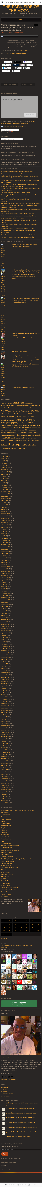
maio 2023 (4, 533)
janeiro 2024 (4, 516)
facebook (11, 420)
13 (32, 924)
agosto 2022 (4, 553)
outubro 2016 (5, 708)
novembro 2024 (5, 494)
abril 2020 (4, 615)
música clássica (11, 433)
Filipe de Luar (5, 836)
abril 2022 (4, 562)
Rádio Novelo (5, 870)
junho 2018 (4, 663)
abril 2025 (4, 483)
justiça (22, 425)
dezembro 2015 (5, 730)
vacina (29, 445)
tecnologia (33, 438)
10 (15, 924)
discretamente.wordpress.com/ (10, 850)
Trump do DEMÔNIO (13, 441)
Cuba (28, 411)
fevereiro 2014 (5, 778)
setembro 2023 (5, 524)
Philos (3, 821)
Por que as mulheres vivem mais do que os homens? (16, 192)
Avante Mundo (5, 883)
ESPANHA (11, 416)
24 (15, 930)
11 (21, 924)
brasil (3, 408)
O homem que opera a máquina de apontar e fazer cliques (18, 810)
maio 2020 (4, 613)
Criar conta (4, 1087)
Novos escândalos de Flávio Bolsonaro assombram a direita (18, 228)
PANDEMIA (36, 432)
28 (38, 930)
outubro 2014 (5, 761)
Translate (15, 132)
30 (9, 934)
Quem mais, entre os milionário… (26, 1122)
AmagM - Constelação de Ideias (10, 845)
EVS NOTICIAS (5, 812)
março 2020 (4, 617)
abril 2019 (4, 641)
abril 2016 (4, 721)
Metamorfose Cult (6, 863)
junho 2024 (4, 505)
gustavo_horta (10, 1108)
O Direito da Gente (6, 881)
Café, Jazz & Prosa (6, 852)
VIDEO (9, 448)
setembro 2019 (5, 630)
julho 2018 (4, 661)
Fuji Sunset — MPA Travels (19, 351)
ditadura (14, 414)
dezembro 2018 (5, 650)
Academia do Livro (6, 865)
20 (32, 927)
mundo (3, 430)
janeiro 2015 (4, 754)
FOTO (19, 420)
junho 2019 (4, 637)
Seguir (5, 1154)
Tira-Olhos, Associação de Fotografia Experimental (16, 859)
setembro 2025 (5, 472)
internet (9, 425)
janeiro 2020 (4, 622)
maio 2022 (4, 560)
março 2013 (4, 803)
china (14, 408)
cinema (19, 408)
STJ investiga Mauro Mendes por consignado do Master (17, 171)
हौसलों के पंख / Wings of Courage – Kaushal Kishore (15, 199)
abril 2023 (4, 536)
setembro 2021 (5, 577)
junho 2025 (4, 478)
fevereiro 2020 (5, 619)
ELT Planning (4, 896)
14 (38, 924)
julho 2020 (4, 608)
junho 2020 (4, 611)
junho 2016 (4, 716)
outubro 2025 (5, 469)
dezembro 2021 (5, 571)
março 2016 (4, 723)
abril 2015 (4, 747)
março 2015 (4, 750)
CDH (6, 408)
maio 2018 (4, 666)
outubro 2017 (5, 681)
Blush (2, 841)
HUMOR (30, 422)
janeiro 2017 (4, 701)
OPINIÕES (24, 433)
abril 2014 (4, 774)
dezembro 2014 (5, 756)
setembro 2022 (5, 551)
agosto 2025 (4, 474)
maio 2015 (4, 745)
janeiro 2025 (4, 489)
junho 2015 (4, 743)
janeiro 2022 (4, 569)
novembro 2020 (5, 599)
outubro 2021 (5, 575)
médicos (21, 430)
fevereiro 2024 (5, 513)
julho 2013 (4, 794)
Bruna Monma (5, 834)
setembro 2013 (5, 789)
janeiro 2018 (4, 675)
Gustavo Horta (10, 1136)
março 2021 (4, 591)
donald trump (21, 414)
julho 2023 (4, 529)
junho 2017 (4, 690)
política (18, 435)
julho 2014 (4, 767)
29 (4, 934)
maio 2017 (4, 692)
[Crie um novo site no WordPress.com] (21, 2)
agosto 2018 (4, 659)
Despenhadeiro (5, 823)
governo (19, 422)
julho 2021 (4, 582)
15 (4, 927)
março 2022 (4, 564)
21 (38, 927)
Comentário (30, 114)
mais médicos (8, 427)
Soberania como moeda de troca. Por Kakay (14, 173)
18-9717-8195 (5, 947)
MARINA (15, 427)
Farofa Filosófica (6, 839)
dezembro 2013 (5, 783)
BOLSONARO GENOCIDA (9, 405)
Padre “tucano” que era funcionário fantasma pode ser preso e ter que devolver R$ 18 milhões (10, 84)
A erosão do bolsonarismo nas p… (27, 1127)
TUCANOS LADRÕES (32, 441)
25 (21, 930)
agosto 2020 (4, 606)
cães (6, 414)
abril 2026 (4, 460)
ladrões (26, 425)
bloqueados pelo (21, 1004)
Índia (24, 448)
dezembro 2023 (5, 518)
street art (27, 438)
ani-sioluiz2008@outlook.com (11, 1144)
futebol (3, 423)
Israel (13, 425)
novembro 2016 (5, 705)
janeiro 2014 (4, 780)
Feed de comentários (7, 1093)
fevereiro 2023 (5, 540)
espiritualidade (18, 416)
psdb (39, 435)
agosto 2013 (4, 792)
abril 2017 (4, 694)
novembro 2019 (5, 626)
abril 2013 (4, 800)
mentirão (26, 427)
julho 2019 (4, 635)
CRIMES (25, 411)
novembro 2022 (5, 547)
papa (2, 435)
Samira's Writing (5, 872)
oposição (30, 433)
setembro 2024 (5, 498)
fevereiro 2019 (5, 646)
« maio (3, 938)
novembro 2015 (5, 732)
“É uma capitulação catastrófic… (26, 1108)
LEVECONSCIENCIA (6, 847)
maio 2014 (4, 772)
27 (32, 930)
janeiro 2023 (4, 542)
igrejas (35, 422)
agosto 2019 (4, 633)
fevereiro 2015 (5, 752)
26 (26, 930)
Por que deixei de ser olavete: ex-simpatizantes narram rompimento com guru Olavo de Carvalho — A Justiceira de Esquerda (26, 300)
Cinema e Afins (5, 885)
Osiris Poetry (5, 854)
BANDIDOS (20, 403)
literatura (31, 425)
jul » (7, 938)
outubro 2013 (5, 787)
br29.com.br (24, 50)
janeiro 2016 (4, 728)
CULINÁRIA (35, 411)
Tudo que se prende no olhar (9, 867)
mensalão (20, 427)
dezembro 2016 (5, 703)
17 (15, 927)
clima (23, 408)
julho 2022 (4, 555)
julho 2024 (4, 502)
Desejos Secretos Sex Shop (8, 889)
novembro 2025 (5, 467)
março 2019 (4, 644)
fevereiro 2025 (5, 487)
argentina (9, 403)
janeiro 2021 (4, 595)
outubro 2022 (5, 549)
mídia (25, 430)
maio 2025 (4, 480)
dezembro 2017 (5, 677)
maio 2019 (4, 639)
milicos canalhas (33, 427)
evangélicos (5, 420)
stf (24, 438)
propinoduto (24, 435)
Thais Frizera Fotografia (8, 861)
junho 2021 (4, 584)
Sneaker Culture (5, 892)
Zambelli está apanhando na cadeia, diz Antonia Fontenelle (18, 235)
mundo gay (9, 430)
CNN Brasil (4, 832)
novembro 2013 (5, 785)
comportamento (30, 408)
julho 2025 (4, 476)
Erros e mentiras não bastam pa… (26, 1117)
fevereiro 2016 (5, 725)
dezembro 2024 (5, 491)
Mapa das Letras (6, 819)
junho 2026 (4, 456)
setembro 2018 (5, 657)
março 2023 (4, 538)
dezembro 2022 (5, 544)
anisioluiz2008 (18, 32)
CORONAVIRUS (8, 411)
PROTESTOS (32, 435)
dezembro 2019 (5, 624)
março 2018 (4, 670)
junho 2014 (4, 769)
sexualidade (14, 438)
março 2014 (4, 776)
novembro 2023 (5, 520)
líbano (3, 427)
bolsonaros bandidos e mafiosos (26, 405)
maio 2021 (4, 586)
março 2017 (4, 697)
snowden (20, 438)
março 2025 (4, 485)
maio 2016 (4, 719)
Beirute (27, 403)
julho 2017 (4, 688)
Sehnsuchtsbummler (7, 817)
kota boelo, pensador (7, 874)
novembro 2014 (5, 758)
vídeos (19, 448)
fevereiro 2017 (5, 699)
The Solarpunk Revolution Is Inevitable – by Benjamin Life (17, 213)
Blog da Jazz (5, 876)
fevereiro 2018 (5, 672)
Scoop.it (8, 53)
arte (14, 403)
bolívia (38, 405)
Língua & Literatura (6, 843)
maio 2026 (4, 458)
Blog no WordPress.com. (8, 1169)
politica (13, 435)
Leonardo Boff (5, 814)
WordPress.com (5, 1096)
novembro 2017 (5, 679)
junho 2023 (4, 531)
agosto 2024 (4, 500)
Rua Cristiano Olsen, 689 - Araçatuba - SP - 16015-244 (16, 945)
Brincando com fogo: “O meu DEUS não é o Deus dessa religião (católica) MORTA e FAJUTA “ (28, 84)
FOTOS (37, 420)
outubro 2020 (5, 602)
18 (21, 927)
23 (9, 930)
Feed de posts (5, 1091)
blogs (31, 403)
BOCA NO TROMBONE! (19, 53)
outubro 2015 (5, 734)
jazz (16, 425)
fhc (16, 420)
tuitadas (4, 445)
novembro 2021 (5, 573)
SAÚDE (7, 438)
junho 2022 (4, 558)
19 (26, 927)
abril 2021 (4, 588)
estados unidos (29, 417)
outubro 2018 (5, 655)
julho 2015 (4, 741)
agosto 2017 (4, 686)
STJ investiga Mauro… (12, 1103)
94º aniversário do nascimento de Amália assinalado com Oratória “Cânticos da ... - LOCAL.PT (23, 276)
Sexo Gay (3, 878)
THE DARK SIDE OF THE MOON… (21, 8)
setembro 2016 (5, 710)
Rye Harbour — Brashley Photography (23, 387)
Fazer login (4, 1089)
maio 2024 (4, 507)
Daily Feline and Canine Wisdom (10, 828)
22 (4, 930)
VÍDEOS (13, 448)
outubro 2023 (5, 522)
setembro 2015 (5, 736)
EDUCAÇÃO (4, 417)
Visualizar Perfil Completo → (9, 1079)
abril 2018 (4, 668)
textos (3, 441)
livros (36, 425)
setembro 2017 (5, 683)
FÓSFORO (4, 830)
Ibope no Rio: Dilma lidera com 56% (22, 338)
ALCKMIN (4, 403)
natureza (18, 432)
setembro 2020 (5, 604)
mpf (39, 427)
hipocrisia (25, 422)
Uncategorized (17, 444)
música (4, 433)
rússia (3, 438)
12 (26, 924)
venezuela (4, 448)
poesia (8, 435)
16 (9, 927)
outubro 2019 (5, 628)
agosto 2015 (4, 738)
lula (39, 425)
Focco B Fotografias (7, 856)
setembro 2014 (5, 763)
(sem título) (4, 201)
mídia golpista (32, 430)
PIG (5, 435)
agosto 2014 (4, 765)
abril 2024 (4, 509)
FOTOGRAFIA (28, 420)
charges (10, 408)
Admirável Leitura (6, 825)
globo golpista (11, 423)
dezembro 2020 (5, 597)
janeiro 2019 (4, 648)
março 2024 (4, 511)
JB (19, 425)
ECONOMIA (29, 414)
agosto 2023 (4, 527)
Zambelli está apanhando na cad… (27, 1132)
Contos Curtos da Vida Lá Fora (10, 887)
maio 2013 (4, 798)
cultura (3, 414)
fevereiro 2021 (5, 593)
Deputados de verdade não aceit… (27, 1113)
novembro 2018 (5, 653)
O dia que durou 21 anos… (24, 1136)
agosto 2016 (4, 712)
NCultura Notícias (6, 894)
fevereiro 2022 (5, 566)
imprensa (3, 425)
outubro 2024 (5, 496)
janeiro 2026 (4, 465)
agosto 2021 (4, 580)
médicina (15, 430)
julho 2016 (4, 714)
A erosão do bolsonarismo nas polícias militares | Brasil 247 (18, 237)
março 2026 (4, 463)
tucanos (22, 440)
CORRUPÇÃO (19, 411)
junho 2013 (4, 796)
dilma (9, 414)
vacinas (33, 445)
